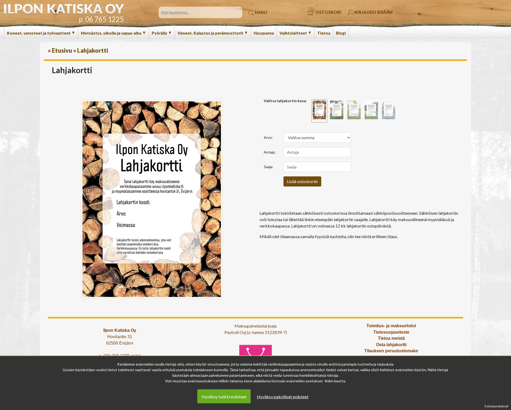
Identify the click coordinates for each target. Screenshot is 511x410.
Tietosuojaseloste (391, 332)
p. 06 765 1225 (101, 19)
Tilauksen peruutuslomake (391, 351)
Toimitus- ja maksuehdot (391, 326)
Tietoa (323, 33)
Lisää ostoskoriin (302, 181)
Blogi (341, 33)
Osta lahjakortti (391, 344)
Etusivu (62, 50)
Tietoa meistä (391, 338)
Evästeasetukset (496, 406)
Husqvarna (264, 33)
